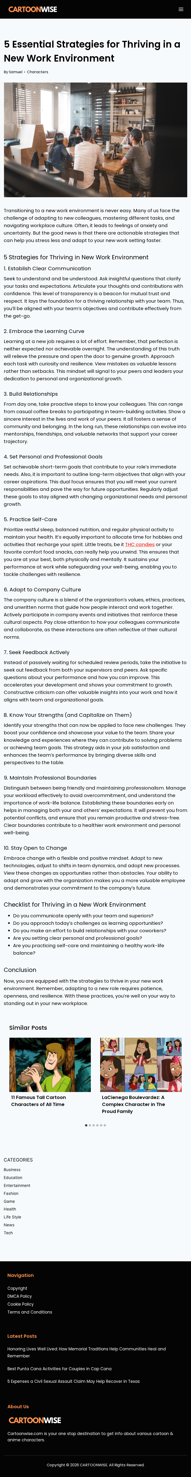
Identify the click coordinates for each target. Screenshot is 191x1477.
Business (12, 1169)
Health (10, 1209)
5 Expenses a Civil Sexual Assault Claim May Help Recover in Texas (73, 1381)
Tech (8, 1233)
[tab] (86, 1125)
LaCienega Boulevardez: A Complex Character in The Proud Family (133, 1104)
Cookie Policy (20, 1304)
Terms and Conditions (29, 1312)
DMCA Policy (19, 1296)
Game (9, 1201)
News (9, 1225)
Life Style (12, 1217)
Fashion (11, 1193)
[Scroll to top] (185, 1461)
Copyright (17, 1288)
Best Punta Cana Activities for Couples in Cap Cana (59, 1369)
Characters (37, 72)
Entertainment (17, 1185)
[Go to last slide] (18, 1079)
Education (13, 1177)
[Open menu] (182, 9)
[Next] (173, 1079)
